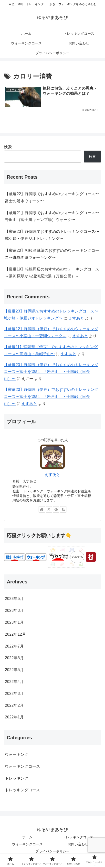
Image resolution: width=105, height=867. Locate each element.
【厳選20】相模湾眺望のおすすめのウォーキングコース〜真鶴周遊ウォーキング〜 (52, 254)
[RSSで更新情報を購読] (63, 509)
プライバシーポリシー (52, 851)
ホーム (27, 837)
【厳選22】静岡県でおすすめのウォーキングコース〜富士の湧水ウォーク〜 (52, 197)
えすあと (76, 318)
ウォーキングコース (27, 844)
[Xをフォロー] (49, 509)
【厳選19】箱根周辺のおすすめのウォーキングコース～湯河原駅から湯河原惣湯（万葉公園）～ (52, 272)
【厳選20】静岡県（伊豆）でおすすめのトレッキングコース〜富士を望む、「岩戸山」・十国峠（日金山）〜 (51, 372)
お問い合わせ (78, 844)
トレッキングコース (78, 837)
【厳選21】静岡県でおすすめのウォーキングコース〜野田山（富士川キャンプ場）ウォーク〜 (52, 216)
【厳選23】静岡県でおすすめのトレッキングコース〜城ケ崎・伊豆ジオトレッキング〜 (52, 235)
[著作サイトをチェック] (42, 509)
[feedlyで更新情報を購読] (56, 509)
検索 (8, 147)
